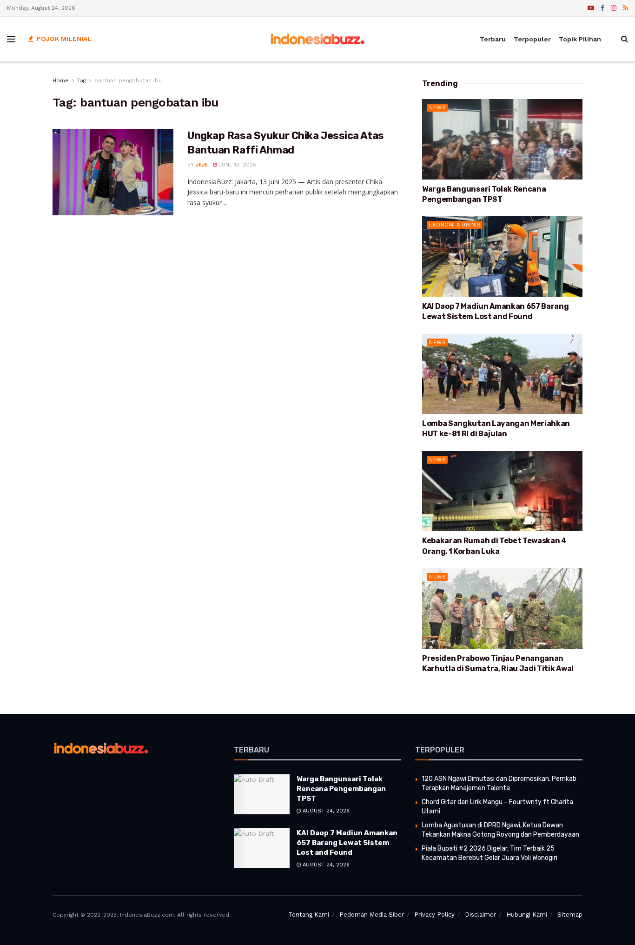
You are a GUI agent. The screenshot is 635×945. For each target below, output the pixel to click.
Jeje (202, 165)
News (437, 108)
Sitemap (569, 914)
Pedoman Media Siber (371, 914)
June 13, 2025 (236, 165)
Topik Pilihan (580, 39)
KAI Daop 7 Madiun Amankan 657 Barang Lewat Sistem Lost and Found (347, 843)
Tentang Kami (308, 914)
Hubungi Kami (526, 914)
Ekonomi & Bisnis (455, 225)
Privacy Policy (434, 914)
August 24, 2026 (325, 811)
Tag (81, 80)
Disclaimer (480, 914)
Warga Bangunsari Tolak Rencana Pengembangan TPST (341, 789)
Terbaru (493, 39)
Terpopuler (532, 39)
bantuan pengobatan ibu (128, 80)
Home (61, 80)
